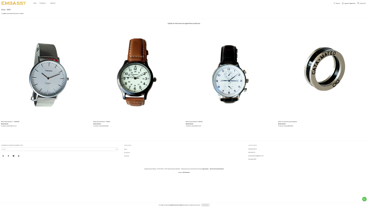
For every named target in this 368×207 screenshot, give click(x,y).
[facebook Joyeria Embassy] (8, 156)
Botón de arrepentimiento (217, 168)
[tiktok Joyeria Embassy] (18, 156)
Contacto (52, 3)
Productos (43, 3)
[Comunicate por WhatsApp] (364, 199)
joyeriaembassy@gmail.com (256, 155)
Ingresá (346, 3)
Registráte (352, 3)
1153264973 (251, 152)
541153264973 (252, 149)
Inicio (35, 3)
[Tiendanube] (184, 172)
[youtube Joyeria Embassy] (14, 156)
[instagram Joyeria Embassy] (3, 156)
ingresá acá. (205, 168)
